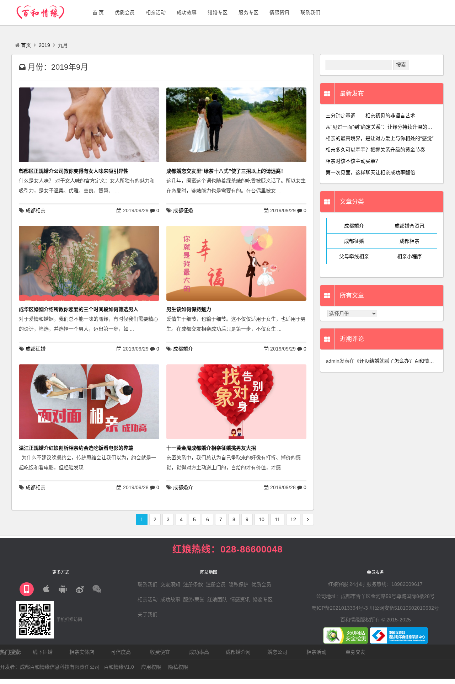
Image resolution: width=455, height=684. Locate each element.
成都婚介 (183, 349)
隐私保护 (238, 584)
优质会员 (261, 584)
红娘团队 (217, 599)
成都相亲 (36, 210)
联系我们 (147, 584)
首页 (26, 45)
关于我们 (147, 614)
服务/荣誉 (193, 599)
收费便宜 (160, 652)
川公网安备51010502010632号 (404, 608)
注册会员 (216, 584)
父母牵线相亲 (354, 256)
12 (293, 519)
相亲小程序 (409, 256)
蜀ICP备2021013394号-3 (340, 608)
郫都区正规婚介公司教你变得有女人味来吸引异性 (73, 171)
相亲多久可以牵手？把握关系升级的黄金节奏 (375, 150)
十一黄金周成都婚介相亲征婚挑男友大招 (211, 448)
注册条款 (193, 584)
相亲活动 (147, 599)
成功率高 (199, 652)
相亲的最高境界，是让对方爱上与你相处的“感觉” (380, 138)
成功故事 (170, 599)
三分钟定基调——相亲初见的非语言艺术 (370, 115)
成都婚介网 (238, 652)
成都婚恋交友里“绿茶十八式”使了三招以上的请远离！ (226, 171)
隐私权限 (178, 667)
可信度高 (121, 652)
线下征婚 (43, 652)
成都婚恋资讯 (409, 226)
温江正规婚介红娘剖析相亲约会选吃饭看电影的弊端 (76, 448)
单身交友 (355, 652)
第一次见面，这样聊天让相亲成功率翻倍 (370, 172)
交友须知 (170, 584)
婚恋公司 (277, 652)
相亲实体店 (81, 652)
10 (261, 519)
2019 (44, 45)
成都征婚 (183, 210)
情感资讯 (240, 599)
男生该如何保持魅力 (188, 309)
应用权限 (151, 667)
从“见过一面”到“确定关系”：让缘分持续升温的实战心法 (386, 127)
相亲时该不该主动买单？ (353, 161)
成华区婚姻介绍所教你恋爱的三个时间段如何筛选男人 (78, 309)
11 (277, 519)
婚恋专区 (263, 599)
